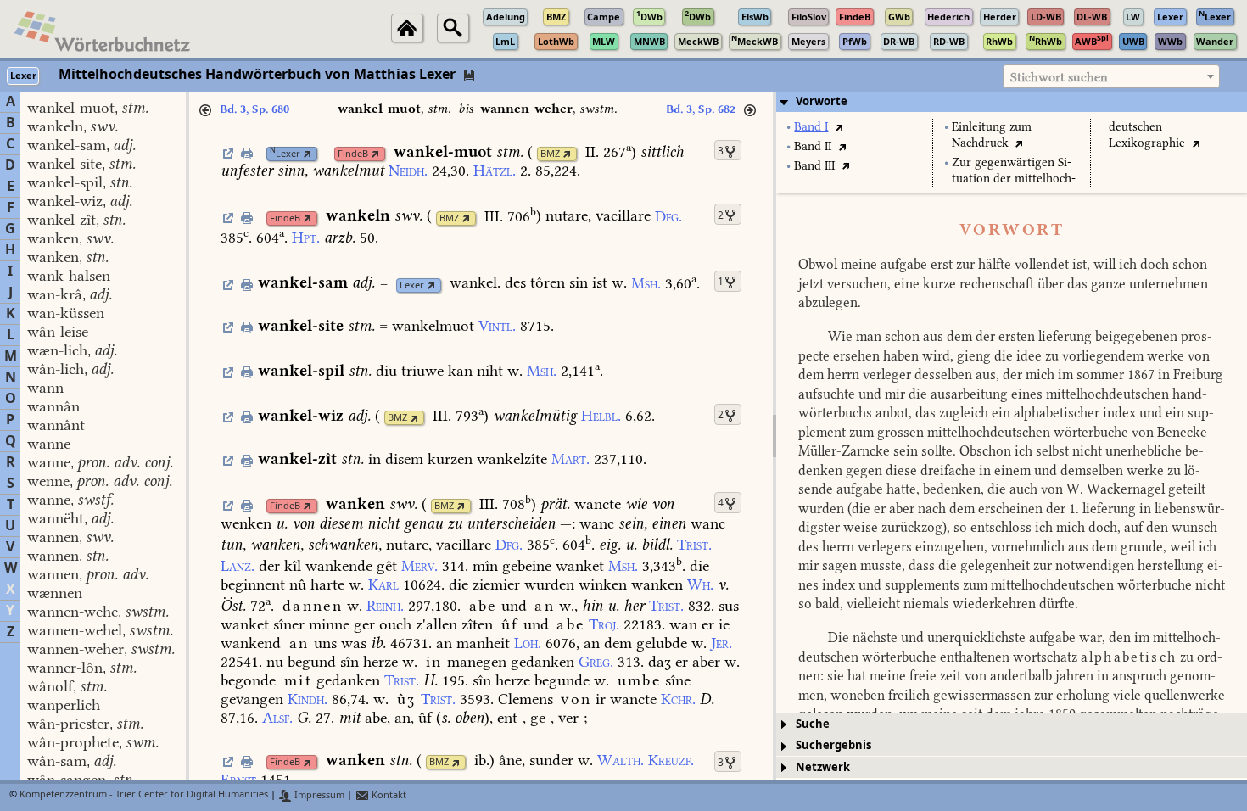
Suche (813, 724)
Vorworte (821, 101)
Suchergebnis (833, 745)
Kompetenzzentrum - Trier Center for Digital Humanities (144, 795)
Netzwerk (823, 767)
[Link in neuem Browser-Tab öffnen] (307, 154)
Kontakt (387, 795)
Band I (811, 127)
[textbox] (1111, 77)
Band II (812, 146)
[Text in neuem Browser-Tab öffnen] (838, 127)
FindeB (353, 154)
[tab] (1011, 102)
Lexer (285, 154)
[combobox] (1111, 76)
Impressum (318, 795)
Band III (814, 166)
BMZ (550, 154)
